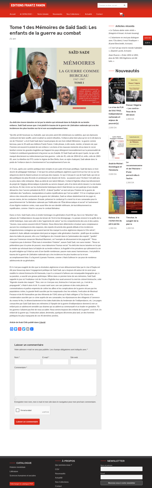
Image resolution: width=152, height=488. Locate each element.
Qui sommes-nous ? (63, 465)
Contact (99, 14)
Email (103, 473)
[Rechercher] (124, 5)
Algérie (24, 184)
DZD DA (147, 38)
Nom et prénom (106, 465)
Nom (17, 357)
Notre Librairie (43, 14)
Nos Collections (62, 482)
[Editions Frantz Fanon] (28, 5)
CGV (57, 469)
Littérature (14, 471)
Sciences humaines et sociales (23, 476)
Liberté (42, 322)
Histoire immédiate (17, 467)
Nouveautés (57, 14)
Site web (74, 357)
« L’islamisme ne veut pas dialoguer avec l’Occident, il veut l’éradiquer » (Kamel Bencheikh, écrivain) (124, 41)
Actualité (88, 14)
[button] (32, 14)
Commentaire (20, 367)
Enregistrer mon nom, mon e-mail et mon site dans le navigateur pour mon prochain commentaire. (55, 402)
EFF (14, 39)
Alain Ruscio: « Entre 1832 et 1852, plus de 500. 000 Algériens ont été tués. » (123, 58)
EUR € (146, 43)
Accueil (12, 14)
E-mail (45, 357)
